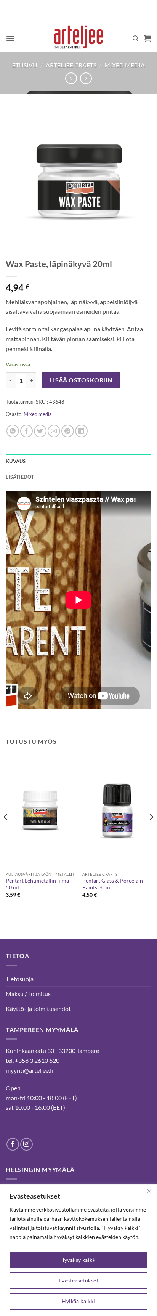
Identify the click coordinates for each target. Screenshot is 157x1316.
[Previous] (6, 832)
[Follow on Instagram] (26, 1144)
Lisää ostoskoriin (81, 380)
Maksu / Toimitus (28, 993)
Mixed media (124, 65)
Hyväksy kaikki (78, 1260)
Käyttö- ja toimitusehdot (38, 1008)
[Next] (150, 832)
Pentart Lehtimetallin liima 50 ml (37, 884)
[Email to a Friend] (54, 431)
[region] (78, 1250)
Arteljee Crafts (71, 65)
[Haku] (135, 38)
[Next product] (71, 78)
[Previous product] (86, 78)
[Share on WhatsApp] (12, 431)
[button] (10, 38)
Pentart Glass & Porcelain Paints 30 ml (112, 884)
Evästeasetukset (78, 1280)
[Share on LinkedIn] (81, 431)
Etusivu (24, 65)
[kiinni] (149, 1191)
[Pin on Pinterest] (67, 431)
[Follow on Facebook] (12, 1144)
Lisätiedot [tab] (20, 477)
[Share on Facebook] (26, 431)
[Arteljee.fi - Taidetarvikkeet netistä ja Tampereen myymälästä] (78, 38)
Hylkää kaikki (78, 1301)
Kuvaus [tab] (16, 461)
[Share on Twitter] (40, 431)
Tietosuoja (20, 978)
